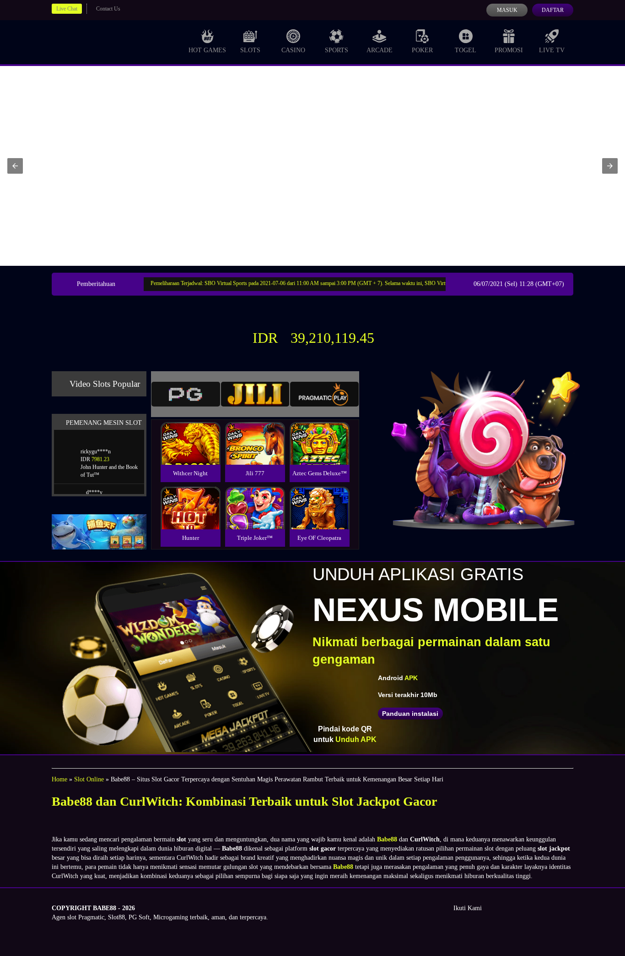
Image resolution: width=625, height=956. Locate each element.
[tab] (185, 394)
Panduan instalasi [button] (410, 713)
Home (59, 779)
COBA (190, 432)
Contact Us (108, 8)
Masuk (507, 10)
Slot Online (89, 779)
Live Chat (66, 8)
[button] (15, 166)
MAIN (190, 453)
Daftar (553, 10)
